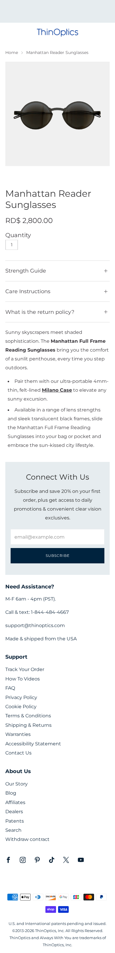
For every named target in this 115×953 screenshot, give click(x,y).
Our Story (16, 784)
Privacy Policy (21, 697)
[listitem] (57, 11)
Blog (10, 793)
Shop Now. (67, 13)
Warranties (18, 734)
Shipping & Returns (28, 725)
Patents (14, 821)
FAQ (10, 688)
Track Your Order (24, 669)
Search (13, 830)
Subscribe (58, 555)
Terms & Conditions (28, 716)
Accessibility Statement (33, 744)
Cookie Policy (21, 706)
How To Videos (22, 679)
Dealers (14, 811)
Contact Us (18, 753)
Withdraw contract (27, 839)
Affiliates (15, 802)
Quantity (18, 235)
